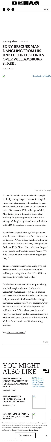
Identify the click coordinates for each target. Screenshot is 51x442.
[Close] (47, 435)
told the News (17, 247)
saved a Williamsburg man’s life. (29, 210)
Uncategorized (10, 41)
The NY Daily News (16, 332)
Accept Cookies (25, 435)
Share (45, 342)
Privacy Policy (33, 430)
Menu (46, 9)
